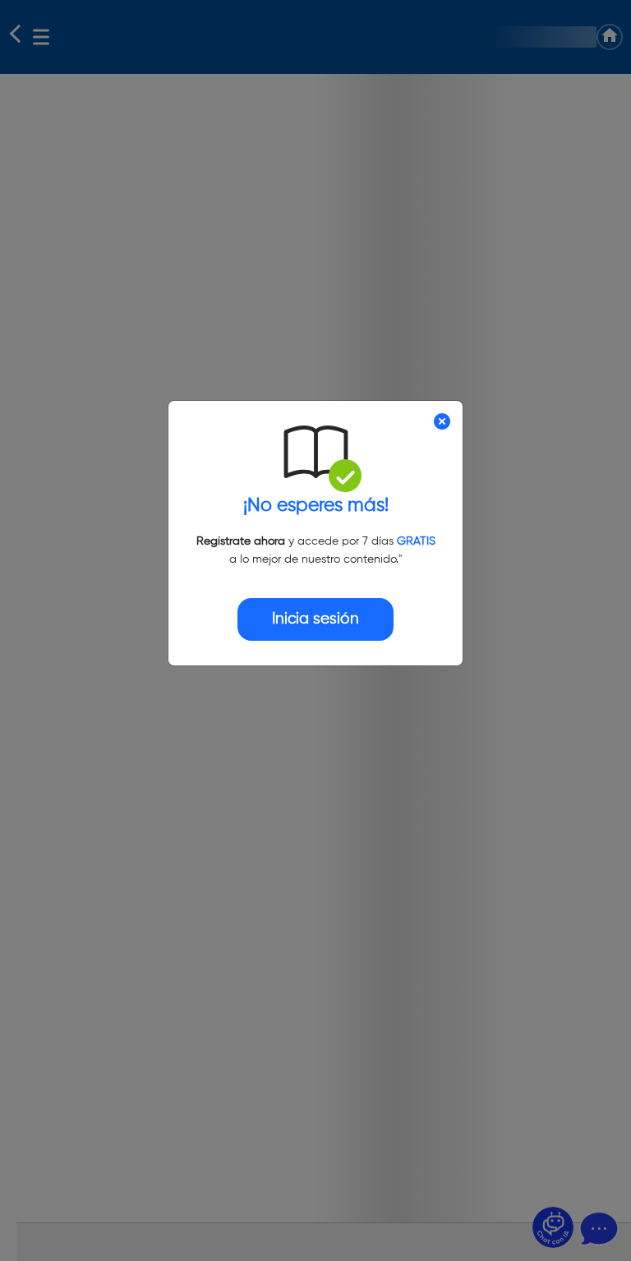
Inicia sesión (315, 619)
